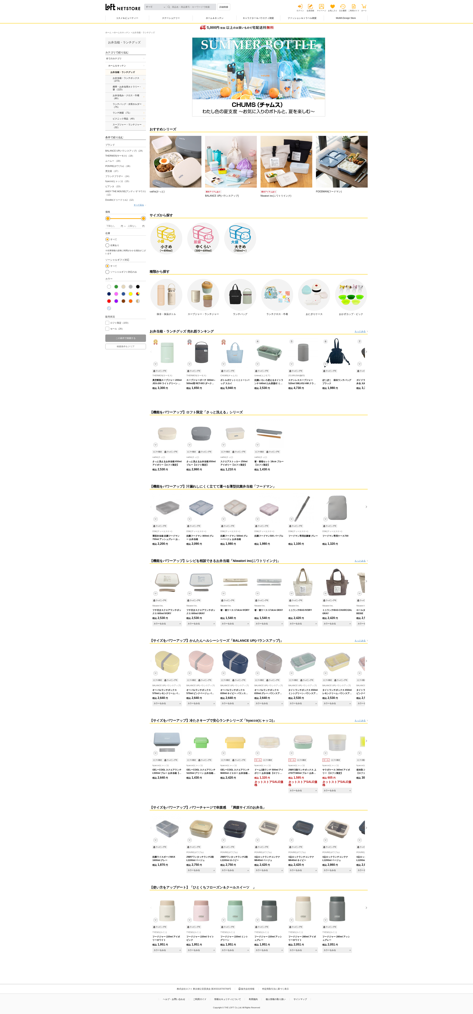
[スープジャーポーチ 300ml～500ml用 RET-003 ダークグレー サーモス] (201, 353)
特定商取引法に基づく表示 (275, 989)
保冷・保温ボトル (166, 314)
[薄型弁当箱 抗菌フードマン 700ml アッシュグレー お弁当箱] (167, 508)
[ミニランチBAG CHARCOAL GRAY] (337, 582)
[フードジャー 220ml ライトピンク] (201, 909)
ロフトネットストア (122, 7)
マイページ (321, 11)
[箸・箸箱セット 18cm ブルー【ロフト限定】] (269, 433)
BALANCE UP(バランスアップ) (124, 151)
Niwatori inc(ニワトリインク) (276, 195)
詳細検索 (223, 7)
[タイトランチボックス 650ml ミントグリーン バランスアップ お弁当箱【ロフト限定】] (303, 662)
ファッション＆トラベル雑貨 (302, 18)
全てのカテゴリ (114, 58)
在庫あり (114, 245)
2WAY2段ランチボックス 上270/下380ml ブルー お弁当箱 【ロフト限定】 (302, 773)
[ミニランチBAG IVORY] (303, 582)
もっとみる (360, 331)
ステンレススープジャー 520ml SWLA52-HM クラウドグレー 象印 (302, 383)
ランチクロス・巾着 (277, 314)
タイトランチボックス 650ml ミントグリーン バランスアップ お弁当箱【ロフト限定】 (303, 693)
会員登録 (310, 11)
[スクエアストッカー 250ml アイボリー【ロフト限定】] (235, 433)
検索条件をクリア (126, 346)
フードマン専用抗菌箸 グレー (303, 536)
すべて (113, 239)
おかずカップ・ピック (351, 314)
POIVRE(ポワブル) (118, 166)
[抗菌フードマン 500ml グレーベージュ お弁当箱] (235, 508)
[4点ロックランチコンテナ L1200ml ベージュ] (337, 829)
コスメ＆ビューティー (127, 18)
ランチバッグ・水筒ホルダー (127, 105)
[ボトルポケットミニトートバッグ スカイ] (235, 353)
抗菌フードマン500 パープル (268, 536)
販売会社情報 (247, 989)
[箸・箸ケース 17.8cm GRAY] (269, 582)
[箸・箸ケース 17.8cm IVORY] (235, 582)
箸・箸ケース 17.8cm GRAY (268, 610)
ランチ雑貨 (122, 112)
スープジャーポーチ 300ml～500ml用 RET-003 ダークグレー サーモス (201, 383)
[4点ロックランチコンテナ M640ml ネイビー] (303, 829)
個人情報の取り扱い (276, 999)
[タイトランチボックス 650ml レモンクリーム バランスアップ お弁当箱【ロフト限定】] (337, 662)
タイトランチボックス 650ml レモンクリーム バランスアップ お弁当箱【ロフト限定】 (337, 693)
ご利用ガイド (353, 11)
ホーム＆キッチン (215, 18)
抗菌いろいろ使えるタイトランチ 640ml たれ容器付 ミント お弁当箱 (268, 383)
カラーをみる (160, 623)
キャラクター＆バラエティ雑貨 (258, 18)
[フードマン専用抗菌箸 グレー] (303, 508)
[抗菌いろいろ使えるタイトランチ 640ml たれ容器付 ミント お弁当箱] (269, 353)
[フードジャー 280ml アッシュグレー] (337, 909)
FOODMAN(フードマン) (329, 191)
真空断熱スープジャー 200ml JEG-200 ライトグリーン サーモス (167, 383)
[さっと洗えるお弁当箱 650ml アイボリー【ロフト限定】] (167, 433)
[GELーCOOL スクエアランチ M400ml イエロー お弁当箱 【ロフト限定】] (235, 742)
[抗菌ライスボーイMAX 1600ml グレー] (167, 829)
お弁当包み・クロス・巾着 (126, 97)
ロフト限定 (120, 323)
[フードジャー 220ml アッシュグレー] (269, 909)
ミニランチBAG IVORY (300, 610)
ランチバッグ (240, 314)
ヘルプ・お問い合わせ (174, 999)
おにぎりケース (314, 314)
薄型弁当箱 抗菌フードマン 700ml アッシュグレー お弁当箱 (166, 539)
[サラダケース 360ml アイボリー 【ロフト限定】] (337, 742)
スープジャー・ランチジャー (127, 126)
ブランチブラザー (118, 176)
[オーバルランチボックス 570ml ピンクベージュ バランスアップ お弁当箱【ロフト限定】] (201, 662)
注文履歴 (342, 11)
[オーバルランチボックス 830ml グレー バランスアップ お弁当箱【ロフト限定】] (269, 662)
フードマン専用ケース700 (335, 536)
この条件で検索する (126, 338)
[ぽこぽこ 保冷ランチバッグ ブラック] (337, 353)
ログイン (300, 11)
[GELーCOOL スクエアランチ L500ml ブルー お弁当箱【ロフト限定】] (167, 742)
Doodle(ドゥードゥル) (120, 200)
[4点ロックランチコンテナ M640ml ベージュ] (269, 829)
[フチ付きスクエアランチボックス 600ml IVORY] (167, 582)
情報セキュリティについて (227, 999)
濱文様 (112, 171)
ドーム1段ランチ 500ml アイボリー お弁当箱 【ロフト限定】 (268, 773)
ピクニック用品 (124, 118)
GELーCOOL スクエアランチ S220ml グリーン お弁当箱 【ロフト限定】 (200, 773)
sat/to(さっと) (157, 191)
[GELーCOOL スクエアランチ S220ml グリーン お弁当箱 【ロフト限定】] (201, 742)
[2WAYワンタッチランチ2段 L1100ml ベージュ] (201, 829)
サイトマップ (300, 999)
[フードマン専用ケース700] (337, 508)
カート (364, 11)
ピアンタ (113, 186)
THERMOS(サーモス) (119, 156)
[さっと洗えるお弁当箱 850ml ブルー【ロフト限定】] (201, 433)
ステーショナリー (171, 18)
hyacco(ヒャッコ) (117, 181)
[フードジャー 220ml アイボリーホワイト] (167, 909)
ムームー (113, 161)
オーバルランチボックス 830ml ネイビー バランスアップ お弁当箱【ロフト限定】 (235, 693)
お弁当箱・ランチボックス (126, 79)
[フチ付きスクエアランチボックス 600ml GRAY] (201, 582)
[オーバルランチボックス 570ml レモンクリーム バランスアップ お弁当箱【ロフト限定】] (167, 662)
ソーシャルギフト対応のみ (123, 272)
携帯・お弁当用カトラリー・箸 (127, 88)
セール (117, 328)
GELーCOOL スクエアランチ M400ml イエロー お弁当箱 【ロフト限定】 (234, 773)
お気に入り (332, 11)
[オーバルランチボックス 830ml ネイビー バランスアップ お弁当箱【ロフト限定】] (235, 662)
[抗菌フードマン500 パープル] (269, 508)
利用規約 (253, 999)
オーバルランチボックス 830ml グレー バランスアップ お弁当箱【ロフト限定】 (268, 693)
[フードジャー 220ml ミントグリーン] (235, 909)
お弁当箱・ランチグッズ (122, 72)
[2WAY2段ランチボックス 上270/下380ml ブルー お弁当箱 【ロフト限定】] (303, 742)
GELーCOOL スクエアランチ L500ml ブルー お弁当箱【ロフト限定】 (166, 773)
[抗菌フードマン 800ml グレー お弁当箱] (201, 508)
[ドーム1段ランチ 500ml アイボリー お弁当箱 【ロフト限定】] (269, 742)
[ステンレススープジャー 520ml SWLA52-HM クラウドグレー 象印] (303, 353)
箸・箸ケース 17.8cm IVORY (234, 610)
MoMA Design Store (346, 18)
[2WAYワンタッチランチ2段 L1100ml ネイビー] (235, 829)
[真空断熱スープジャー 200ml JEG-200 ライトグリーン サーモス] (167, 353)
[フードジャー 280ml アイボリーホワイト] (303, 909)
